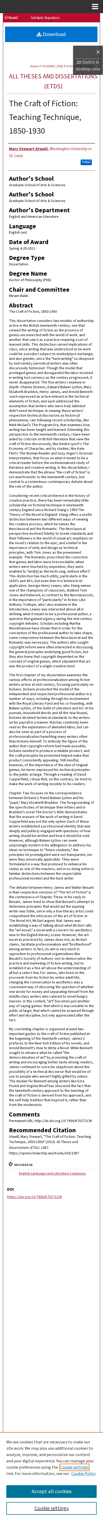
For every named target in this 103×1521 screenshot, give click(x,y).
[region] (51, 1476)
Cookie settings (74, 1467)
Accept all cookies (52, 1491)
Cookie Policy (83, 1474)
